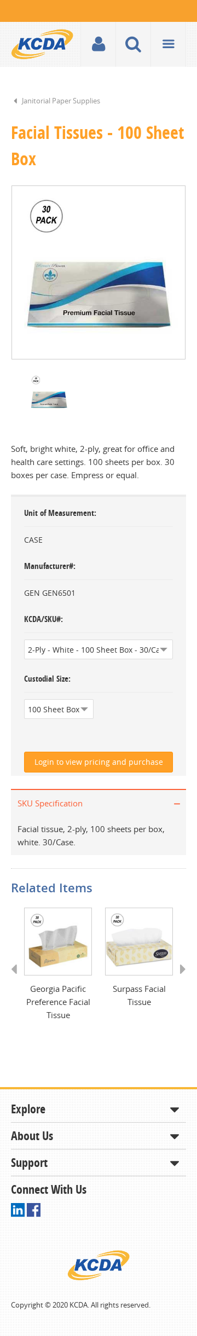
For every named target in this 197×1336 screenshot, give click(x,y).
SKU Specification (50, 803)
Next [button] (179, 979)
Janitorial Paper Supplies (61, 101)
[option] (98, 272)
